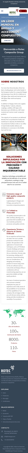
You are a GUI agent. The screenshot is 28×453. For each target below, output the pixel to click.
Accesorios (6, 413)
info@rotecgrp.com (9, 436)
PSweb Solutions (18, 451)
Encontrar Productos (14, 70)
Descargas (5, 398)
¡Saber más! (7, 40)
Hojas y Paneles (7, 419)
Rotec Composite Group (18, 449)
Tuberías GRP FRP (8, 416)
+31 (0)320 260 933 (9, 440)
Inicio (4, 393)
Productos (6, 396)
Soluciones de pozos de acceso (11, 422)
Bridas (4, 411)
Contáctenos (6, 401)
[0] (20, 11)
